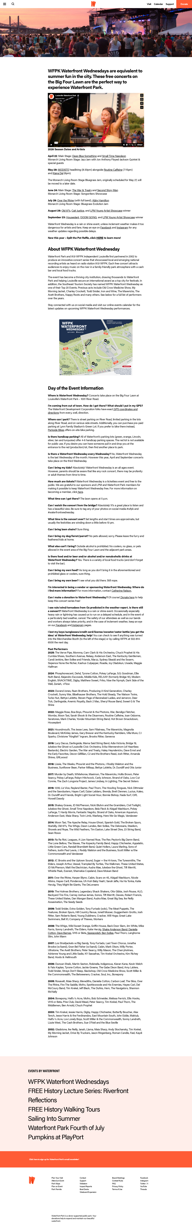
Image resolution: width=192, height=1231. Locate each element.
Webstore (83, 1183)
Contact (83, 1177)
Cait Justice (78, 210)
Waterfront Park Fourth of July (66, 1127)
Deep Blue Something (84, 156)
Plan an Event (57, 1186)
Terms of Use (117, 1189)
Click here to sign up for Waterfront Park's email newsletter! (54, 1159)
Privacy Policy (117, 1186)
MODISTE (63, 169)
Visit (149, 4)
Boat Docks (84, 1189)
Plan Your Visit (57, 1177)
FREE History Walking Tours (64, 1108)
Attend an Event (58, 1180)
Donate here (127, 597)
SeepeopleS (94, 933)
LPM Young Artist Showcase (106, 210)
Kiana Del (58, 173)
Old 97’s (66, 210)
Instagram (122, 227)
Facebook (105, 227)
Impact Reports (86, 1186)
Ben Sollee (107, 933)
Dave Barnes (63, 933)
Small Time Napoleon (114, 156)
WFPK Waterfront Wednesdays (68, 1081)
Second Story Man (107, 190)
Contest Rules (117, 1180)
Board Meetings (118, 1177)
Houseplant (72, 217)
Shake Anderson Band (114, 929)
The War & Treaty (82, 190)
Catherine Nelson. (122, 590)
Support (170, 4)
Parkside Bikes (56, 430)
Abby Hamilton (100, 200)
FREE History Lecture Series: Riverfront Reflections (78, 1095)
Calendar (158, 4)
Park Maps (56, 1183)
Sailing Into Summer (54, 1118)
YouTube (143, 1186)
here (80, 492)
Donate (184, 4)
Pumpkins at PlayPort (56, 1136)
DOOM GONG (88, 217)
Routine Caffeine (113, 169)
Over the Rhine (65, 200)
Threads (143, 1189)
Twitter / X (144, 1183)
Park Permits (57, 1189)
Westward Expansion (88, 1191)
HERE (99, 238)
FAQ (114, 1183)
